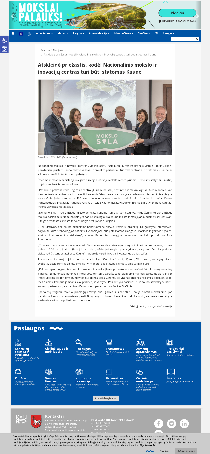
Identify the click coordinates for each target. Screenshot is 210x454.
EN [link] (156, 33)
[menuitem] (13, 33)
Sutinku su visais (186, 451)
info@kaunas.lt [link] (103, 432)
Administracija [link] (98, 33)
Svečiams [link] (144, 33)
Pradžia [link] (45, 50)
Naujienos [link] (59, 50)
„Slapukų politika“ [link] (147, 445)
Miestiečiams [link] (123, 33)
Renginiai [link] (169, 33)
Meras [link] (62, 33)
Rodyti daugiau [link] (104, 398)
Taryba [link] (77, 33)
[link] (4, 40)
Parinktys (164, 451)
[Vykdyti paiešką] (197, 39)
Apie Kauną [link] (43, 33)
